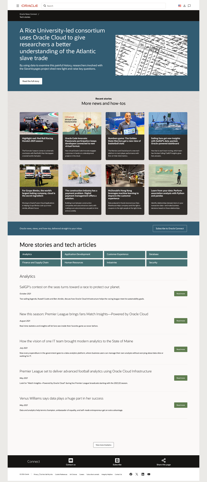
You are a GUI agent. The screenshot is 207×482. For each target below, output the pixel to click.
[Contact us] (189, 5)
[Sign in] (184, 5)
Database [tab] (153, 254)
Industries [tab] (112, 262)
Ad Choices (73, 474)
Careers (81, 474)
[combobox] (103, 6)
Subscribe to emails (93, 474)
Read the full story (31, 81)
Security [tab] (153, 262)
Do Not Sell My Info (46, 474)
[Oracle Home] (29, 5)
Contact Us (118, 474)
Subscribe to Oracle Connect (170, 228)
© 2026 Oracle (24, 474)
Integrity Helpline (107, 474)
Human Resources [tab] (74, 262)
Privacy (36, 474)
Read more (181, 293)
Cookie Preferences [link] (61, 474)
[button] (17, 5)
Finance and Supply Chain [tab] (35, 262)
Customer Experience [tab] (117, 254)
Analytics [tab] (27, 254)
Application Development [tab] (77, 254)
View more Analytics (103, 445)
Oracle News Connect (28, 14)
